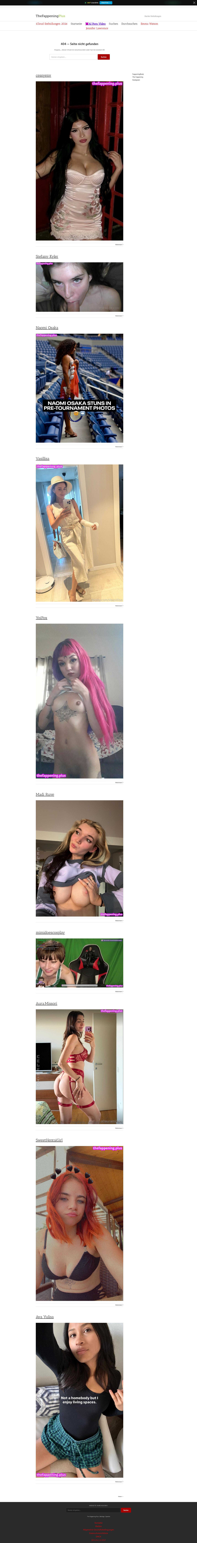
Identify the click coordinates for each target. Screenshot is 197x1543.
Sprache (107, 1516)
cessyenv (43, 75)
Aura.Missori (46, 1003)
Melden (98, 1526)
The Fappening (137, 77)
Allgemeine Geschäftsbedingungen (98, 1529)
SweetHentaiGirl (49, 1140)
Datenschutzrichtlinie (98, 1533)
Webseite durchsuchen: (98, 1506)
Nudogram (136, 80)
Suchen (104, 57)
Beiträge (102, 1516)
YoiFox (41, 617)
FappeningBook (138, 74)
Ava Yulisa (45, 1317)
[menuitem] (51, 23)
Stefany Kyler (47, 256)
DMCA (98, 1536)
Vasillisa (42, 458)
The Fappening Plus (93, 1516)
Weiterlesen (118, 244)
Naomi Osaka (47, 327)
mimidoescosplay (50, 932)
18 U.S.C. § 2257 (98, 1540)
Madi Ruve (45, 794)
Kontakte (98, 1523)
